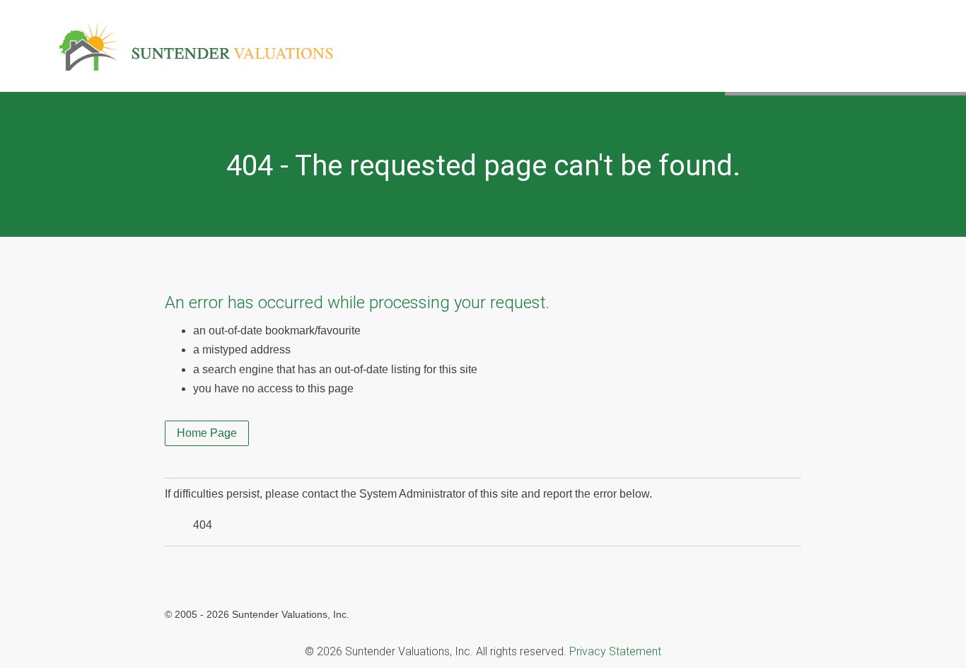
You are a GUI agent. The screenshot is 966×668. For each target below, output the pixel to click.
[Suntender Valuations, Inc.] (196, 31)
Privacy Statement (615, 651)
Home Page (207, 433)
